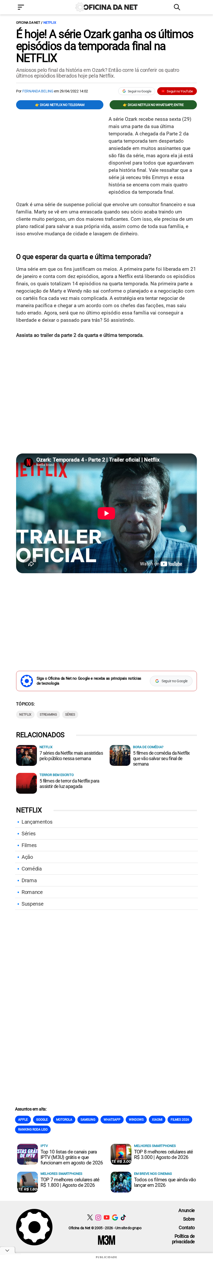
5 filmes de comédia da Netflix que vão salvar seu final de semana (161, 758)
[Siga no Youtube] (106, 1217)
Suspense (32, 904)
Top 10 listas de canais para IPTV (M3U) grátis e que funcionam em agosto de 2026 (72, 1157)
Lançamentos (37, 822)
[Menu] (28, 7)
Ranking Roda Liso (33, 1129)
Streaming (48, 714)
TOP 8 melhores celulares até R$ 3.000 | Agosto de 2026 (163, 1154)
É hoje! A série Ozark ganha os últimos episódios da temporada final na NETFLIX (104, 46)
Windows (136, 1119)
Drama (29, 880)
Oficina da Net (28, 22)
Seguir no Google (139, 91)
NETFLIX (49, 22)
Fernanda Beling (38, 91)
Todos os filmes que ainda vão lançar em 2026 (165, 1182)
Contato (187, 1227)
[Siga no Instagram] (98, 1217)
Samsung (88, 1119)
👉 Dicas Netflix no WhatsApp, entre (153, 105)
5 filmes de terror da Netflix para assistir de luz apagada (69, 783)
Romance (32, 892)
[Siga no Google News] (115, 1217)
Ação (27, 857)
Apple (23, 1119)
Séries (70, 714)
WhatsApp (112, 1119)
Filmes (29, 845)
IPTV (44, 1146)
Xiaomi (157, 1119)
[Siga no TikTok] (123, 1217)
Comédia (32, 869)
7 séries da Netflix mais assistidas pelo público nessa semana (71, 755)
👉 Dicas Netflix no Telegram (59, 105)
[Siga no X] (90, 1217)
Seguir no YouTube (180, 91)
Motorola (64, 1119)
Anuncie (186, 1210)
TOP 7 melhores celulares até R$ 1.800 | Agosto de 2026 (70, 1182)
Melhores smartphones (155, 1146)
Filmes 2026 (180, 1119)
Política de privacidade (183, 1238)
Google (42, 1119)
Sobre (189, 1219)
